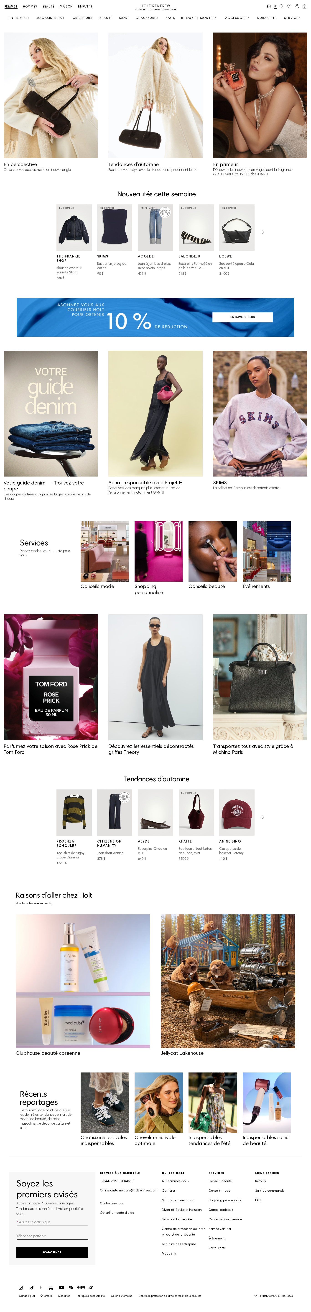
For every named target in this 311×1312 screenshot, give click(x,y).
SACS (170, 18)
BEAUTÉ (105, 18)
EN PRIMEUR (19, 18)
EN (269, 6)
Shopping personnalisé (225, 1200)
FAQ (258, 1200)
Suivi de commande (270, 1191)
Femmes (11, 6)
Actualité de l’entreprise (179, 1244)
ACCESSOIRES (237, 18)
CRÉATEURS (83, 18)
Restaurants (217, 1248)
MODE (124, 18)
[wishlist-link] (289, 7)
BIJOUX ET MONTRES (199, 18)
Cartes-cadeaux (221, 1210)
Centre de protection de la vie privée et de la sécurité (183, 1232)
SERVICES (292, 18)
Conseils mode (219, 1191)
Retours (260, 1181)
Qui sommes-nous (175, 1181)
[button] (262, 233)
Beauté (49, 6)
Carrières (169, 1191)
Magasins (169, 1254)
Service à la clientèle (177, 1219)
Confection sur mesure (225, 1219)
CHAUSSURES (146, 18)
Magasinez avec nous (178, 1200)
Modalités (64, 1296)
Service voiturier (220, 1229)
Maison (66, 6)
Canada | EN (27, 1296)
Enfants (85, 6)
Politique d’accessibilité (90, 1296)
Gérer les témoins (121, 1296)
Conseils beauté (220, 1181)
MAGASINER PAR (50, 18)
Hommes (30, 6)
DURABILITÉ (267, 18)
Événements (217, 1238)
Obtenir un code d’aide (117, 1213)
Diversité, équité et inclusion (182, 1210)
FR (275, 6)
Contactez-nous (112, 1203)
